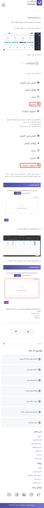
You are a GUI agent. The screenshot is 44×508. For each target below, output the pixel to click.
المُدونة (39, 468)
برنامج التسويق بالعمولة (34, 475)
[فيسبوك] (17, 494)
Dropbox (37, 316)
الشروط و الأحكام (36, 447)
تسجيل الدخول (37, 483)
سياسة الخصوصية (36, 444)
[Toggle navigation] (3, 5)
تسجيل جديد (37, 479)
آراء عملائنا (38, 451)
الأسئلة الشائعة (37, 440)
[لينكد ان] (24, 494)
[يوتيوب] (9, 494)
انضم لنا (39, 455)
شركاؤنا (39, 436)
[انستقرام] (31, 494)
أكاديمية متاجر (37, 471)
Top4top (37, 318)
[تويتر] (38, 494)
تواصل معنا (38, 458)
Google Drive (35, 313)
